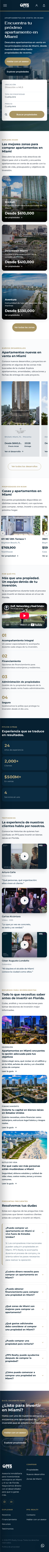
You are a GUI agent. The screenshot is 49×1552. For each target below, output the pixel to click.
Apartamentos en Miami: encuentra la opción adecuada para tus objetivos (23, 1053)
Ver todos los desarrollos (25, 466)
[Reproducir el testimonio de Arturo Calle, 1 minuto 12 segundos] (24, 856)
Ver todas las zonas (24, 327)
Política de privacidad (10, 1547)
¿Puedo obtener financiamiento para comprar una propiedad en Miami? (22, 1292)
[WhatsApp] (43, 1546)
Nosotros (6, 1515)
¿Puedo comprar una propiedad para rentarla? (19, 1342)
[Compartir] (44, 5)
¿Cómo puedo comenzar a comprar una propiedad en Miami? (20, 1375)
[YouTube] (11, 1501)
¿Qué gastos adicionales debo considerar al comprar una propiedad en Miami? (21, 1326)
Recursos (6, 1524)
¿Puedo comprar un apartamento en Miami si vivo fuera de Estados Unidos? (20, 1232)
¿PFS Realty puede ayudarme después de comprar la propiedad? (22, 1358)
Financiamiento (9, 1519)
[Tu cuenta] (36, 5)
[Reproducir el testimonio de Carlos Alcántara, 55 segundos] (24, 900)
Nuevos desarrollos (36, 1474)
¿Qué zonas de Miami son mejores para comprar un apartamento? (20, 1309)
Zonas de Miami (34, 1479)
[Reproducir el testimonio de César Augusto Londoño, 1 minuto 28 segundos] (24, 944)
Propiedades (32, 1469)
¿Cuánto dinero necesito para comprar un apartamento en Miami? (22, 1274)
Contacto (31, 1515)
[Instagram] (4, 1501)
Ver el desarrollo (13, 451)
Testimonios (7, 1529)
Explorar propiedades (18, 71)
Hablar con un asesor (18, 61)
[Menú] (5, 5)
